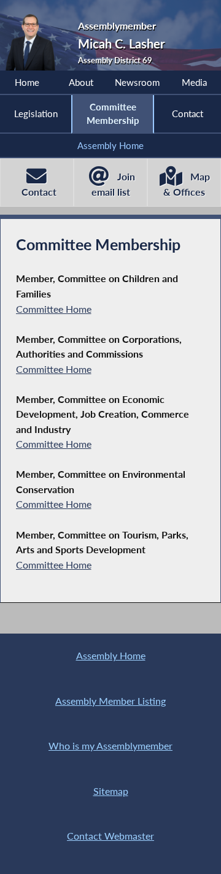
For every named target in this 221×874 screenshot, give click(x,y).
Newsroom (137, 82)
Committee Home (53, 309)
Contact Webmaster (110, 835)
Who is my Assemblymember (110, 745)
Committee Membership (113, 113)
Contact (187, 113)
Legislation (36, 113)
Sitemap (110, 791)
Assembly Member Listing (110, 701)
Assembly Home (110, 145)
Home (27, 82)
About (81, 82)
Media (194, 82)
